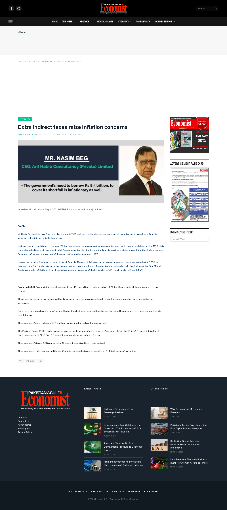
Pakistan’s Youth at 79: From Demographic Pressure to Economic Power (123, 446)
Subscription (24, 428)
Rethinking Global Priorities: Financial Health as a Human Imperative (185, 444)
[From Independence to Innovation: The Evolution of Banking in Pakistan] (92, 465)
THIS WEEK (67, 21)
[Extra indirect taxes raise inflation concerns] (91, 171)
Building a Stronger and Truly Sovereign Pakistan (119, 411)
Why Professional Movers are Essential (186, 411)
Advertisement (25, 425)
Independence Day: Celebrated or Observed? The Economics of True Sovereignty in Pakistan (122, 428)
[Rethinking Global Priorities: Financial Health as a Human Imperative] (159, 445)
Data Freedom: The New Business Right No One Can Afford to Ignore (189, 461)
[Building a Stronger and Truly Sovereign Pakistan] (92, 413)
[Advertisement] (113, 89)
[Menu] (10, 21)
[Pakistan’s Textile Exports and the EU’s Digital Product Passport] (159, 429)
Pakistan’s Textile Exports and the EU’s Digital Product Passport (188, 427)
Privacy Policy (25, 432)
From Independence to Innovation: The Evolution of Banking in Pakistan (123, 463)
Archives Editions (163, 21)
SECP (152, 262)
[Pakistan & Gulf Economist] (113, 8)
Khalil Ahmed (26, 134)
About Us (22, 417)
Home (55, 21)
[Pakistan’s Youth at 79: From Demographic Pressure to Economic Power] (92, 447)
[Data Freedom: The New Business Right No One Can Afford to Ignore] (159, 463)
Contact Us (23, 421)
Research (84, 21)
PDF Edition (151, 491)
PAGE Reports (143, 21)
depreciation (30, 335)
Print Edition (99, 491)
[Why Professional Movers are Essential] (159, 413)
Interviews (123, 21)
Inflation (30, 361)
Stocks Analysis (105, 21)
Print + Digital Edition (126, 491)
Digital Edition (77, 491)
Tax (40, 361)
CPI (45, 343)
